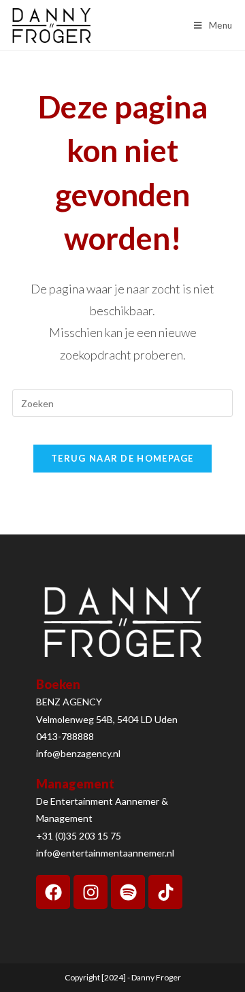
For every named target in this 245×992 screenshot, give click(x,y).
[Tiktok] (165, 892)
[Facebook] (53, 892)
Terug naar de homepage (122, 458)
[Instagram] (91, 892)
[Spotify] (128, 892)
